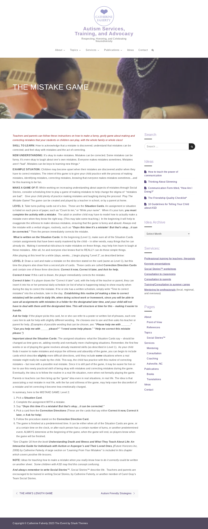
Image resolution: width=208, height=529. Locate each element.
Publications (111, 50)
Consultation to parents (157, 279)
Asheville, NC (155, 363)
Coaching (152, 358)
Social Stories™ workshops (160, 269)
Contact (143, 50)
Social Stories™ (156, 337)
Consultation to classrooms (160, 274)
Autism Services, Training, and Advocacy (104, 31)
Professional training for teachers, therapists (169, 258)
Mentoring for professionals (160, 289)
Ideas (130, 50)
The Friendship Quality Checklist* (167, 198)
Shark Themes (79, 523)
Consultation (154, 353)
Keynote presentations (157, 263)
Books (150, 374)
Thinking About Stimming (162, 181)
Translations (154, 379)
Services (91, 50)
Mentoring (152, 348)
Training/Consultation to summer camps (167, 284)
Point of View (154, 322)
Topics (74, 50)
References (153, 327)
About (58, 50)
